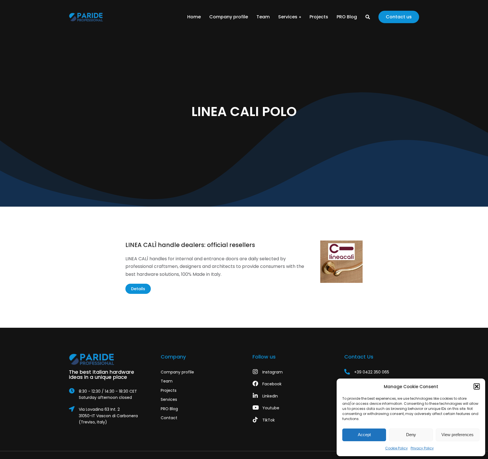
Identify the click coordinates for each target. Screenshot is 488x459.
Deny (411, 434)
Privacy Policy (422, 448)
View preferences (457, 434)
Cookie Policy (396, 448)
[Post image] (341, 262)
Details (138, 289)
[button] (477, 386)
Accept (364, 434)
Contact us (399, 17)
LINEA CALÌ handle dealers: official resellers (190, 245)
